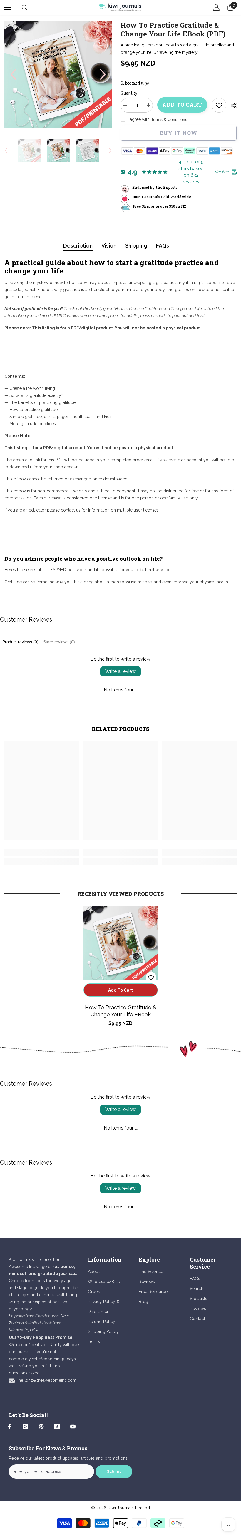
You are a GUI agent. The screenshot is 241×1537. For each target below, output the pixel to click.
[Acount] (216, 7)
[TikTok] (57, 1426)
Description (78, 246)
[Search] (24, 7)
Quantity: (129, 93)
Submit (114, 1471)
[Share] (231, 105)
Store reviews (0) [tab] (59, 641)
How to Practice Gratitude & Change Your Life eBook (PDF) (120, 1011)
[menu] (7, 7)
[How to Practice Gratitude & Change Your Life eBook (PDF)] (120, 943)
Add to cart (182, 104)
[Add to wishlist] (151, 977)
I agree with (139, 119)
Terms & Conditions (169, 119)
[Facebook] (9, 1426)
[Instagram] (25, 1426)
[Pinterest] (41, 1426)
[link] (219, 105)
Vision (108, 246)
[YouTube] (72, 1426)
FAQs (162, 246)
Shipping (136, 246)
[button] (13, 74)
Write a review (120, 671)
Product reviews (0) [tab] (20, 641)
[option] (58, 74)
